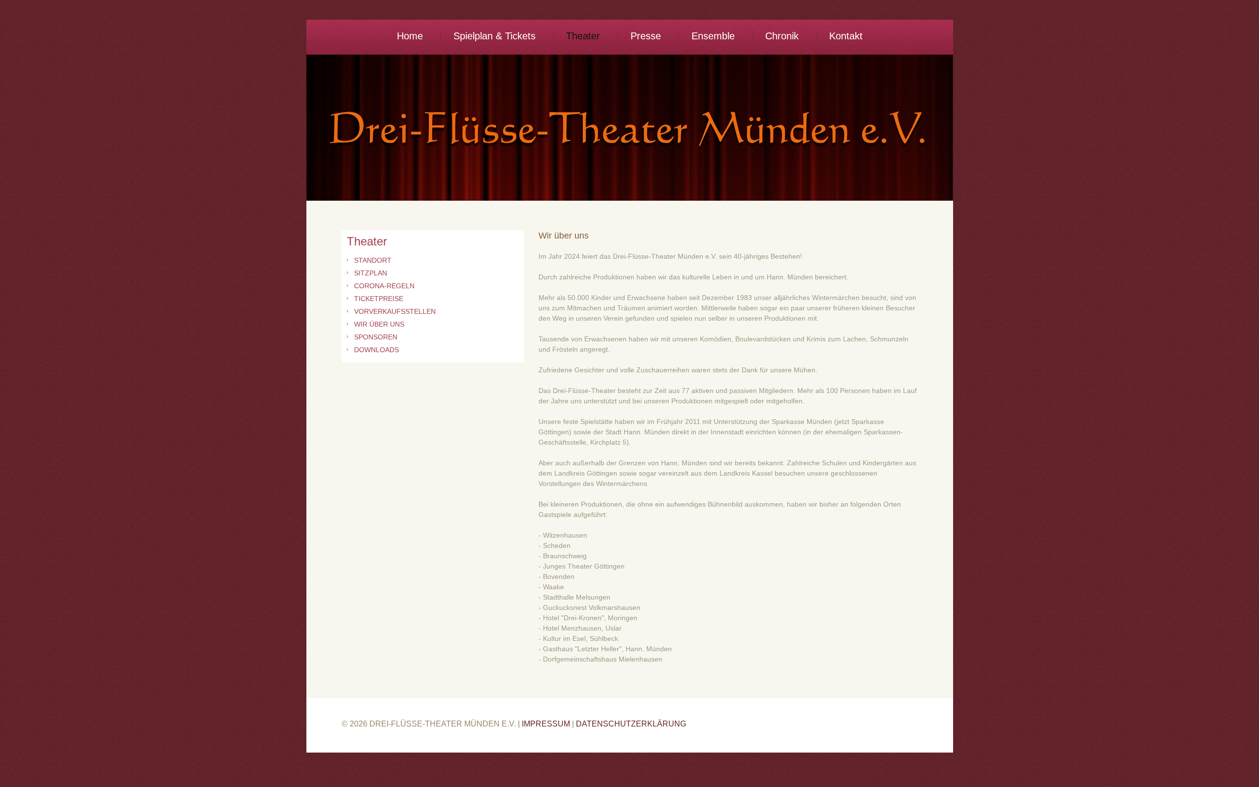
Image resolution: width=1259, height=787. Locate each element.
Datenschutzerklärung (631, 724)
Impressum (546, 724)
